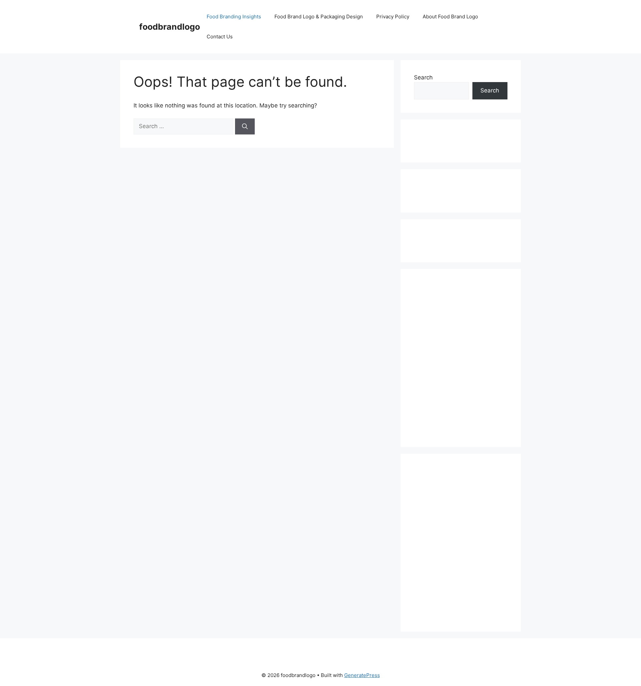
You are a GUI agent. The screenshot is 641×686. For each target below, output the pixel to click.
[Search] (245, 126)
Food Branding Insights (234, 16)
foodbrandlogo (169, 27)
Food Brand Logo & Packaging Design (318, 16)
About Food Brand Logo (450, 16)
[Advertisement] (442, 140)
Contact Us (220, 36)
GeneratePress (362, 675)
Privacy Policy (392, 16)
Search (423, 77)
